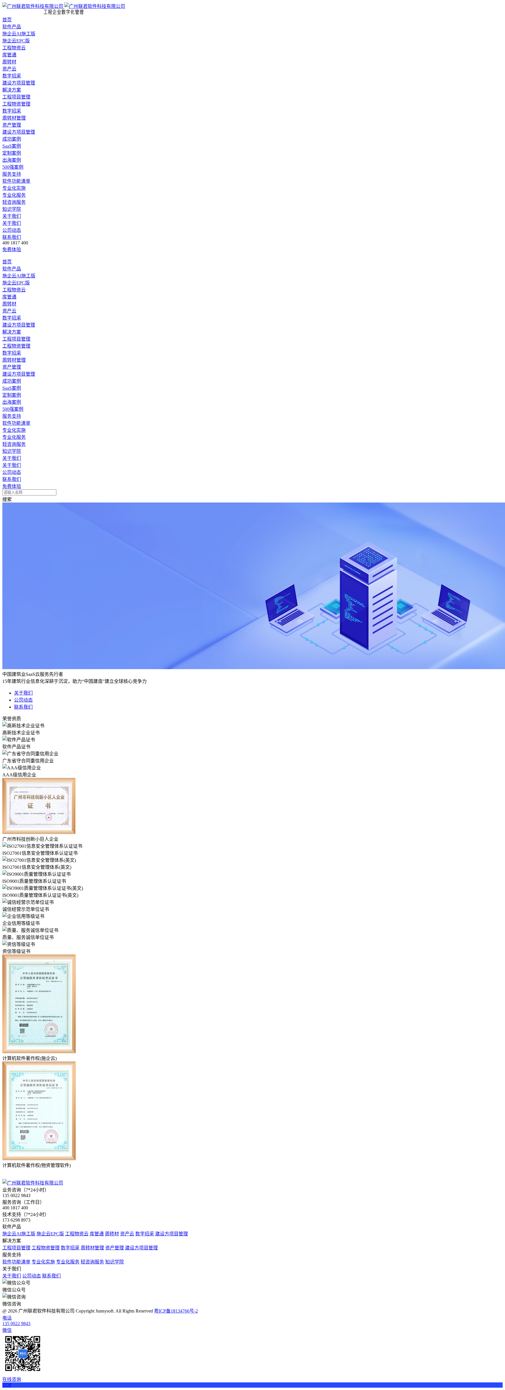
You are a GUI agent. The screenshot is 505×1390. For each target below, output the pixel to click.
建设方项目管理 (18, 82)
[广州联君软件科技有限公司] (63, 6)
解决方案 (11, 89)
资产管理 (11, 124)
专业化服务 (14, 195)
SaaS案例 (11, 146)
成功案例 (11, 139)
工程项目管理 (16, 96)
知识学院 (11, 209)
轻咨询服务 (14, 202)
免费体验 (11, 249)
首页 (7, 19)
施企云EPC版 (16, 40)
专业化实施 (14, 188)
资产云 (9, 68)
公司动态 (11, 230)
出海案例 (11, 160)
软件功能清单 (16, 181)
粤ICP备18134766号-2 (176, 1310)
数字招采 (11, 75)
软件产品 (11, 26)
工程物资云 (14, 47)
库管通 (9, 54)
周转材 (9, 61)
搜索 (7, 499)
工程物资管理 (16, 103)
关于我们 (11, 216)
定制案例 (11, 153)
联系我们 (11, 237)
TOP (6, 1384)
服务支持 (11, 174)
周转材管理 (14, 117)
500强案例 (12, 167)
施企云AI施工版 (18, 33)
